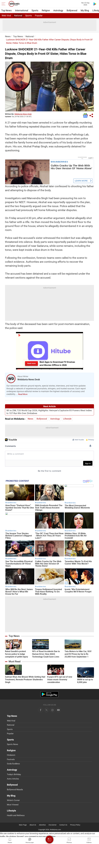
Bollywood (72, 10)
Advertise (42, 825)
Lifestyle (67, 418)
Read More (22, 394)
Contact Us (63, 825)
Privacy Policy (75, 825)
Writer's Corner (13, 800)
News (8, 36)
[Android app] (49, 694)
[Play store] (94, 3)
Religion (46, 10)
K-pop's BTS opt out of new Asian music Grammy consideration (59, 679)
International (21, 10)
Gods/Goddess (13, 764)
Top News (6, 10)
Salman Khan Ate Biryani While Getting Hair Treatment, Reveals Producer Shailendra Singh (25, 679)
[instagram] (58, 710)
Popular (39, 15)
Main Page (23, 825)
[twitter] (46, 710)
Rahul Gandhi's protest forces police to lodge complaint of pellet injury (16, 654)
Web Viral (6, 15)
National (18, 15)
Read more (31, 363)
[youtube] (52, 710)
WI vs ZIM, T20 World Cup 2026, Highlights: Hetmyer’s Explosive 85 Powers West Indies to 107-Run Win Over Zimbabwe (49, 412)
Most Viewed (12, 805)
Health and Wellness (16, 815)
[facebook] (40, 710)
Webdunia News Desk (23, 114)
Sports (35, 10)
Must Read (14, 661)
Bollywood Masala (15, 789)
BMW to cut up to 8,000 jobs (85, 680)
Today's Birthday (14, 774)
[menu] (4, 3)
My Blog (85, 10)
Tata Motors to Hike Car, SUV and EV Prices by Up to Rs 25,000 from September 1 (78, 654)
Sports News (12, 744)
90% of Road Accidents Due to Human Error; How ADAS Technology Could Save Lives (46, 654)
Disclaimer (52, 825)
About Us (33, 825)
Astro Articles (13, 779)
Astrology (58, 10)
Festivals (11, 759)
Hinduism (11, 755)
